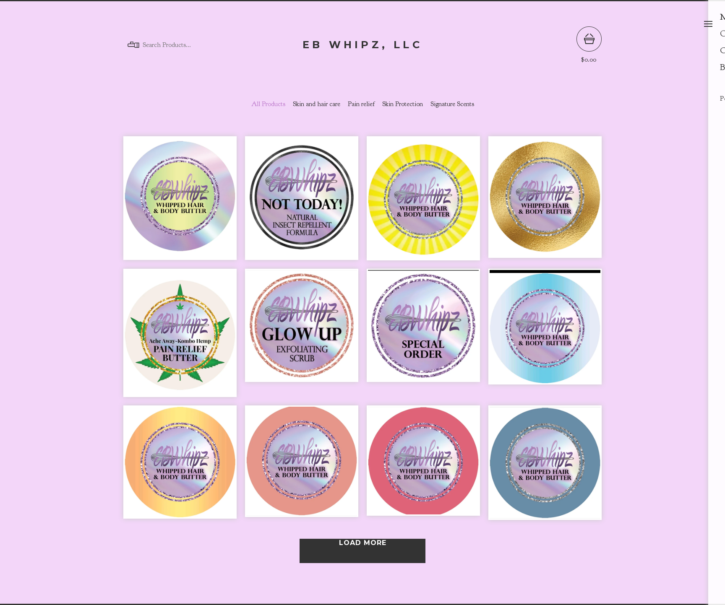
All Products (268, 104)
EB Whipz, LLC (362, 45)
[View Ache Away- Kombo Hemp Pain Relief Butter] (180, 337)
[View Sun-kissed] (180, 466)
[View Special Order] (423, 337)
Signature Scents (452, 104)
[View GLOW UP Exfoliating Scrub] (301, 337)
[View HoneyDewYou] (180, 202)
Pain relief (361, 104)
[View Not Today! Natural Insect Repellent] (301, 202)
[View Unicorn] (545, 337)
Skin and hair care (316, 104)
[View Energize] (423, 202)
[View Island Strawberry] (423, 466)
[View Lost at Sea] (545, 466)
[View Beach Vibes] (301, 466)
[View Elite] (545, 202)
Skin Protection (402, 104)
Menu (708, 24)
